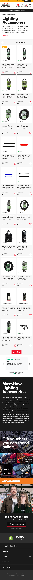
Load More (16, 352)
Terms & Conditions (20, 575)
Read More (5, 35)
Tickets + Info (27, 0)
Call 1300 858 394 (18, 524)
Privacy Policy (12, 575)
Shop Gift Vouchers (11, 480)
